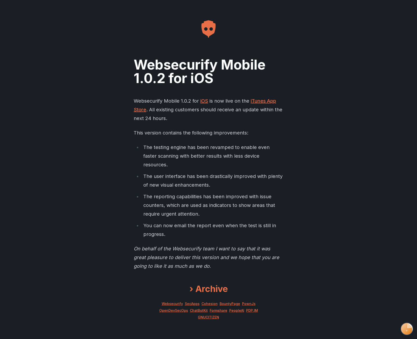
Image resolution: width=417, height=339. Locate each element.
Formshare (218, 310)
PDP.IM (252, 310)
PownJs (249, 304)
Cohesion (210, 304)
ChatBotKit (199, 310)
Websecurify (172, 304)
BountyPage (230, 304)
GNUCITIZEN (208, 317)
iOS (204, 101)
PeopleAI (236, 310)
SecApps (192, 304)
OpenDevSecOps (173, 310)
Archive (208, 288)
